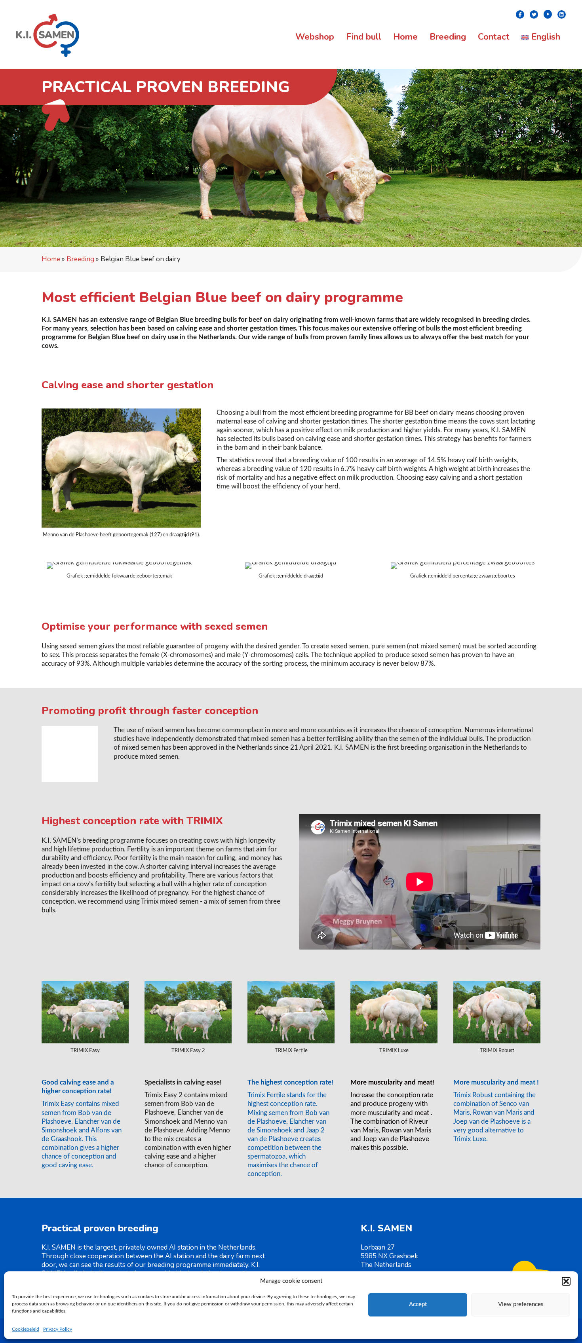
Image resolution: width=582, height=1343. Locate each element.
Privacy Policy (57, 1329)
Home (51, 259)
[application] (70, 754)
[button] (566, 1281)
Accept (418, 1304)
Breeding (80, 259)
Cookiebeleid (25, 1329)
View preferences (521, 1304)
